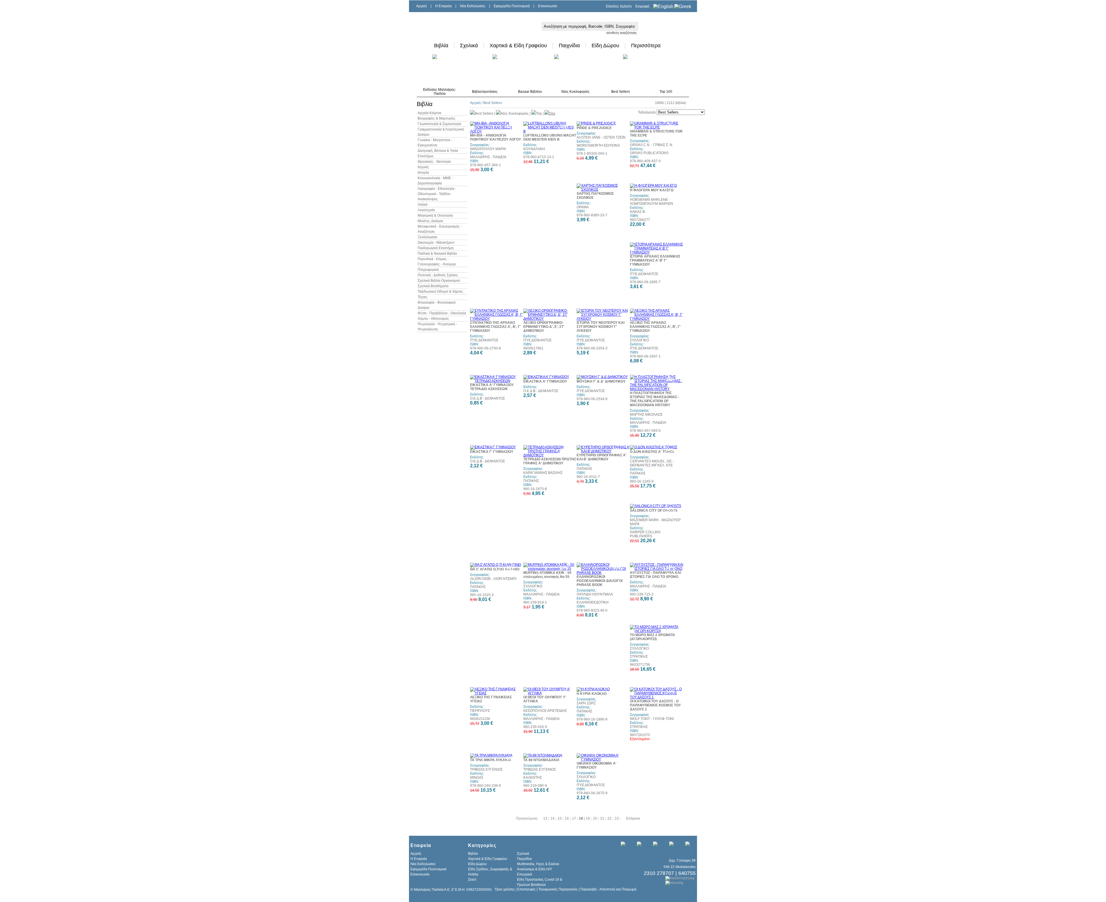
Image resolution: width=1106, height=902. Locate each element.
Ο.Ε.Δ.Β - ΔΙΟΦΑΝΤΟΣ (487, 398)
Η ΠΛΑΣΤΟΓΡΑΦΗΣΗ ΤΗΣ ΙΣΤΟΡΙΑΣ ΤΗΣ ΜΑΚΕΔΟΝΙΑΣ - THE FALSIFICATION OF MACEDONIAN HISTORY (654, 399)
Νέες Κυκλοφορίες (575, 92)
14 (552, 818)
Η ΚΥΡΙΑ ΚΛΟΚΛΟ (592, 694)
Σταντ (472, 880)
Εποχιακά (524, 874)
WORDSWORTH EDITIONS (598, 145)
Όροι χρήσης (505, 889)
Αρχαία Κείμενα (429, 113)
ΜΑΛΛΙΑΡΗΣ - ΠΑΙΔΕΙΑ (488, 157)
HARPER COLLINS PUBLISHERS (645, 534)
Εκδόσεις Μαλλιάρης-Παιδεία (439, 92)
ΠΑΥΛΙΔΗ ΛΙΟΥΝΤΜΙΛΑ (595, 594)
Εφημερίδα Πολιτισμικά (512, 6)
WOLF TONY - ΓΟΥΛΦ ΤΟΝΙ (652, 719)
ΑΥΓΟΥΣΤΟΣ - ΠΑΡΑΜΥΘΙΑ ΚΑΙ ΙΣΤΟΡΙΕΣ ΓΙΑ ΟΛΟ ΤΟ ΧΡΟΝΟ (655, 575)
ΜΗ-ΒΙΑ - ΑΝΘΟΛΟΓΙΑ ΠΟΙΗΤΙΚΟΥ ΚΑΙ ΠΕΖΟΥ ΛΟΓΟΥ (495, 137)
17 (574, 818)
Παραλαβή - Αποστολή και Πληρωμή (608, 889)
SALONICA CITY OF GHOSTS (653, 510)
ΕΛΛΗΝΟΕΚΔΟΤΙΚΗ (593, 602)
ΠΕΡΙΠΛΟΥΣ (480, 711)
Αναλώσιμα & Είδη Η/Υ (534, 869)
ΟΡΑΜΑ (583, 207)
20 (595, 818)
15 (560, 818)
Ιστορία (423, 173)
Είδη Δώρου (605, 45)
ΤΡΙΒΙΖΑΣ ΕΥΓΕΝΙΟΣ (486, 769)
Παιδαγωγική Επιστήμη (436, 248)
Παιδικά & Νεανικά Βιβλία (437, 253)
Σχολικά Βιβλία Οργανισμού (439, 281)
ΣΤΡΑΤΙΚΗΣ (639, 657)
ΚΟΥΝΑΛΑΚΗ (534, 149)
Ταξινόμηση (647, 112)
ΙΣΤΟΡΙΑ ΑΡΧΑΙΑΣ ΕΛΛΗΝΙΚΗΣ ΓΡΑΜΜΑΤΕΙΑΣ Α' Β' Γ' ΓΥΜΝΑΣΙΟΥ (655, 260)
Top (539, 113)
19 (588, 818)
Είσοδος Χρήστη (619, 6)
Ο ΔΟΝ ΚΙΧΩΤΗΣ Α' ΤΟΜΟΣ (652, 452)
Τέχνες (422, 297)
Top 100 (666, 92)
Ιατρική (423, 167)
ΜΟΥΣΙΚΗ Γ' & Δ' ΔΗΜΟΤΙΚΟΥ (601, 381)
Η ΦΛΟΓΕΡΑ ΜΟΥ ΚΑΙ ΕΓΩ (652, 190)
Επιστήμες (426, 156)
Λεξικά (422, 205)
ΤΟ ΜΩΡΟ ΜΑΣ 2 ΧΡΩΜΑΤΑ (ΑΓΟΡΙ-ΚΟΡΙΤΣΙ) (652, 637)
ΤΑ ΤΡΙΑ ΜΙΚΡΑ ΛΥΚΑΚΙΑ (490, 760)
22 (609, 818)
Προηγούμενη (526, 818)
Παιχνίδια (569, 45)
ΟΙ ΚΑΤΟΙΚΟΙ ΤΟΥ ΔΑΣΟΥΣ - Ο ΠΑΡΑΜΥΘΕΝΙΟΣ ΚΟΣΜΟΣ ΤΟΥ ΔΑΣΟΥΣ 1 (655, 705)
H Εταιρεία (443, 6)
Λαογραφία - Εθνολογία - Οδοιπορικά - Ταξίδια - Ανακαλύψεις (437, 194)
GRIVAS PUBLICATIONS (649, 153)
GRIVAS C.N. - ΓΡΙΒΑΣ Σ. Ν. (651, 145)
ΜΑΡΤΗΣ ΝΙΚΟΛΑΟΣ (646, 415)
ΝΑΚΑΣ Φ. (638, 212)
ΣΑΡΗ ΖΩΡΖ (586, 703)
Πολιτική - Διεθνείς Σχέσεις (438, 275)
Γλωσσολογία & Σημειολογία (439, 124)
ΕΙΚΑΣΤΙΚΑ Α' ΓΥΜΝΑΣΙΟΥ (545, 381)
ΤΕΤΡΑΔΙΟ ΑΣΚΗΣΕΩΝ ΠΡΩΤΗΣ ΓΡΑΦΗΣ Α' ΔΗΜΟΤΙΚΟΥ (549, 461)
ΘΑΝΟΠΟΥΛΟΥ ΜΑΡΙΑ (488, 149)
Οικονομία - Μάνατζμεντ (436, 243)
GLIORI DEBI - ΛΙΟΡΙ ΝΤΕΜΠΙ (493, 579)
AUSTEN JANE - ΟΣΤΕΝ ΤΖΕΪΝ (601, 137)
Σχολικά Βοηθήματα (433, 286)
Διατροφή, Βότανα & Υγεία (438, 151)
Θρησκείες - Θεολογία (434, 162)
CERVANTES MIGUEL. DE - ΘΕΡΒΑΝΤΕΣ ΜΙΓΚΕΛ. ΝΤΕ (652, 463)
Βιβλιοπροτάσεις (485, 92)
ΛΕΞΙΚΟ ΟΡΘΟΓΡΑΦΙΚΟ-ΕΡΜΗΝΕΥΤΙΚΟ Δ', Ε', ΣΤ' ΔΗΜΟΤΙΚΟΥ (543, 327)
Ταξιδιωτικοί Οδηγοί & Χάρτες (440, 292)
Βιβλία (441, 45)
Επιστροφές (526, 889)
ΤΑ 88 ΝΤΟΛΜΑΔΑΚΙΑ (541, 760)
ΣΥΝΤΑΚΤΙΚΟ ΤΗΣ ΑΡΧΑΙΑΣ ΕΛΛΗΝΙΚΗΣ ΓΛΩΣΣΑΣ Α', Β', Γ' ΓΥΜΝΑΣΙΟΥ (495, 327)
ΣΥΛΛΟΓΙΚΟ (639, 340)
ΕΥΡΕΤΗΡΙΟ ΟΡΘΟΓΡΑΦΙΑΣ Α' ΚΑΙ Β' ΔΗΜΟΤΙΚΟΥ (601, 457)
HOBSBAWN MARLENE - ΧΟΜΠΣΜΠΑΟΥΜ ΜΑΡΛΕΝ (651, 202)
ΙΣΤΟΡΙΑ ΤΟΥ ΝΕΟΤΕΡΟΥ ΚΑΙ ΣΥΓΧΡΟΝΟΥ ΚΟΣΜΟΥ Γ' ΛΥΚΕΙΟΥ (600, 327)
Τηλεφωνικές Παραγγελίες (558, 889)
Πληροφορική (428, 270)
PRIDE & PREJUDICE (594, 128)
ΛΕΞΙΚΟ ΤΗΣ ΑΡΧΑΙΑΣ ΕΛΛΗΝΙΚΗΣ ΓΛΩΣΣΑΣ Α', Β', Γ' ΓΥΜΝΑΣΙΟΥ (655, 327)
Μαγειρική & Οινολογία (435, 215)
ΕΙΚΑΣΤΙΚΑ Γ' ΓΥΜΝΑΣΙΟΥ (491, 452)
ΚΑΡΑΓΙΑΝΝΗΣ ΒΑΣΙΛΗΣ (543, 473)
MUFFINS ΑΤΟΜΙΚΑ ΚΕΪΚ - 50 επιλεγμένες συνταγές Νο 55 (547, 575)
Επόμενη (633, 818)
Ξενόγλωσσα (427, 237)
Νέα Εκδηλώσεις (472, 6)
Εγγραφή (642, 6)
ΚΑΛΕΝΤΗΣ (532, 778)
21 (602, 818)
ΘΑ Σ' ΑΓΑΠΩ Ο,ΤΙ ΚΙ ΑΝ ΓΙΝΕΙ (494, 569)
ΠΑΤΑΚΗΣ (531, 481)
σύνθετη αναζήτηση (621, 33)
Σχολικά (469, 45)
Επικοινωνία (547, 6)
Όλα (552, 113)
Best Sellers (620, 92)
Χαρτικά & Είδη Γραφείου (518, 45)
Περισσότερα (645, 45)
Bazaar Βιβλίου (530, 92)
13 (545, 818)
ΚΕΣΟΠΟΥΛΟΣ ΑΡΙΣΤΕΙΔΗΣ (545, 711)
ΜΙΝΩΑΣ (476, 778)
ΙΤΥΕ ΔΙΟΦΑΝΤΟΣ (644, 274)
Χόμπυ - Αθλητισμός (433, 319)
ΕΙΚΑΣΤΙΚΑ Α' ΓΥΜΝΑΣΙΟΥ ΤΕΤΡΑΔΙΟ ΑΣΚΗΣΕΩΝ (492, 387)
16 (567, 818)
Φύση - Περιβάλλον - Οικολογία (442, 313)
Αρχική (421, 6)
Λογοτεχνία (426, 210)
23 (617, 818)
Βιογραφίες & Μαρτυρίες (436, 118)
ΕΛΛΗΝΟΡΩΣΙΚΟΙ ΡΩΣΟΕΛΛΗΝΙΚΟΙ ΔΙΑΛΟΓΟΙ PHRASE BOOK (599, 581)
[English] (663, 6)
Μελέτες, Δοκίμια (430, 221)
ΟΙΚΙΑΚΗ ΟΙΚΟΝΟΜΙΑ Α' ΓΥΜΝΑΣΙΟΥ (596, 765)
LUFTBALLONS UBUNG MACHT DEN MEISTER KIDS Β (549, 137)
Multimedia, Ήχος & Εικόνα (538, 864)
